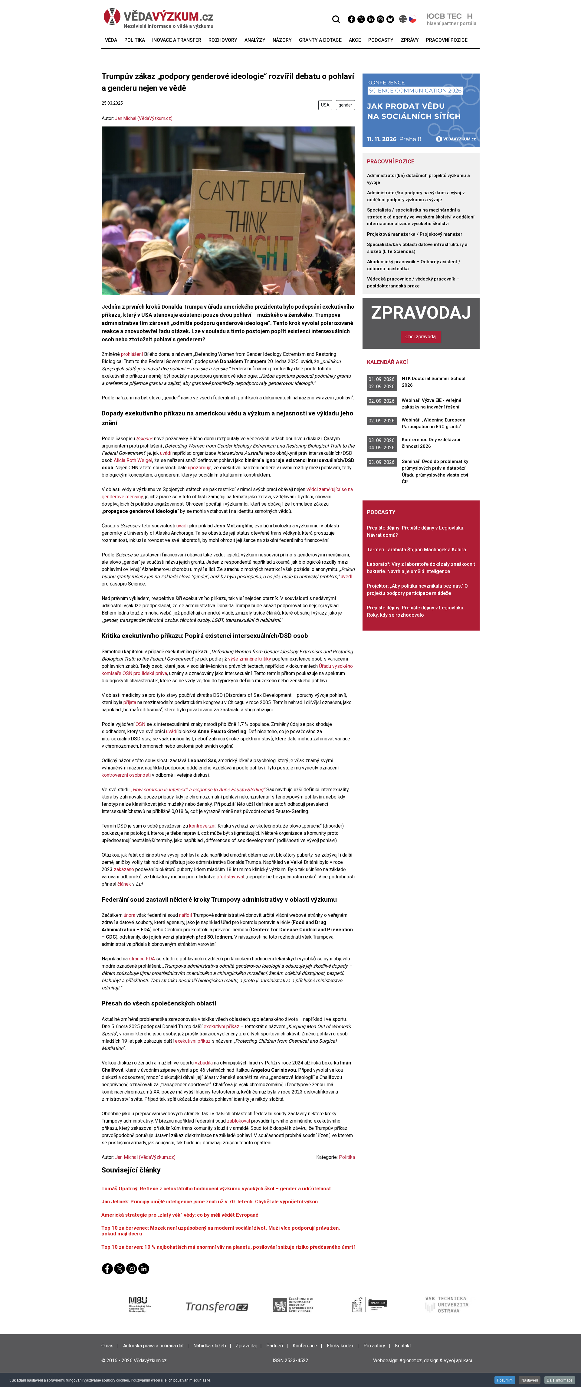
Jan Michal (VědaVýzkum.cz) (143, 118)
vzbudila (204, 1063)
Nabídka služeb (209, 1346)
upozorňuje (200, 468)
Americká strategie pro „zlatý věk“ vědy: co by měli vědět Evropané (179, 1215)
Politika (347, 1157)
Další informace (560, 1379)
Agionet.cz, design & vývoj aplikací (435, 1360)
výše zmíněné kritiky (249, 659)
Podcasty (381, 512)
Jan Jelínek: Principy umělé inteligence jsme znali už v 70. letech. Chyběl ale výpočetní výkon (209, 1201)
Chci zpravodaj (420, 336)
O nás (107, 1346)
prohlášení (132, 354)
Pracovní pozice (390, 161)
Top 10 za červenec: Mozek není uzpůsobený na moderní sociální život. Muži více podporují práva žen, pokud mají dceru (220, 1231)
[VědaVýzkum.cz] (158, 16)
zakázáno (124, 869)
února (129, 915)
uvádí (165, 453)
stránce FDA (142, 959)
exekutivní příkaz (221, 1026)
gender (345, 105)
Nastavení (529, 1379)
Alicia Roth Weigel (133, 460)
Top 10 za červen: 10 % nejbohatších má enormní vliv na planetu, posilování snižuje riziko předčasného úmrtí (228, 1247)
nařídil (185, 915)
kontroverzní (202, 826)
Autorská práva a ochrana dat (153, 1346)
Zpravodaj (421, 313)
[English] (403, 19)
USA (325, 105)
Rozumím (505, 1379)
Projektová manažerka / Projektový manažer (414, 234)
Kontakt (403, 1346)
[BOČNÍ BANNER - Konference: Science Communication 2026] (421, 110)
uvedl (346, 576)
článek (124, 884)
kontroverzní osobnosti (126, 775)
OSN (141, 724)
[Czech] (413, 19)
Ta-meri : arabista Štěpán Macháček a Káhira (416, 550)
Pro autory (374, 1346)
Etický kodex (340, 1346)
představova (230, 877)
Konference (305, 1346)
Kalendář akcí (387, 362)
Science (144, 438)
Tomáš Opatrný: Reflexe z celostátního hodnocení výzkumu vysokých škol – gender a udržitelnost (216, 1188)
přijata (130, 702)
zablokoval (238, 1121)
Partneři (274, 1346)
